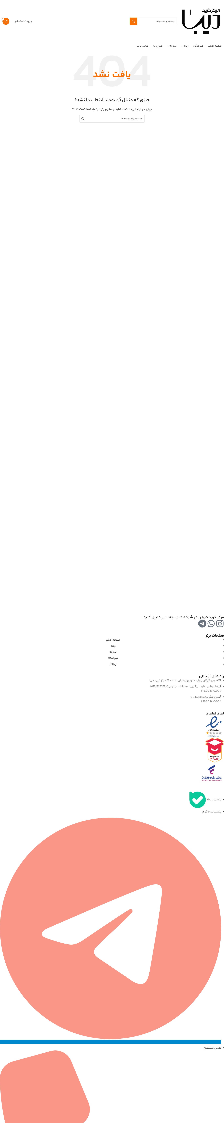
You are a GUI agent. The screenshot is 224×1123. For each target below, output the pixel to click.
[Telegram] (202, 623)
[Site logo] (201, 21)
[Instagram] (220, 623)
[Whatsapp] (211, 623)
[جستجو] (133, 21)
